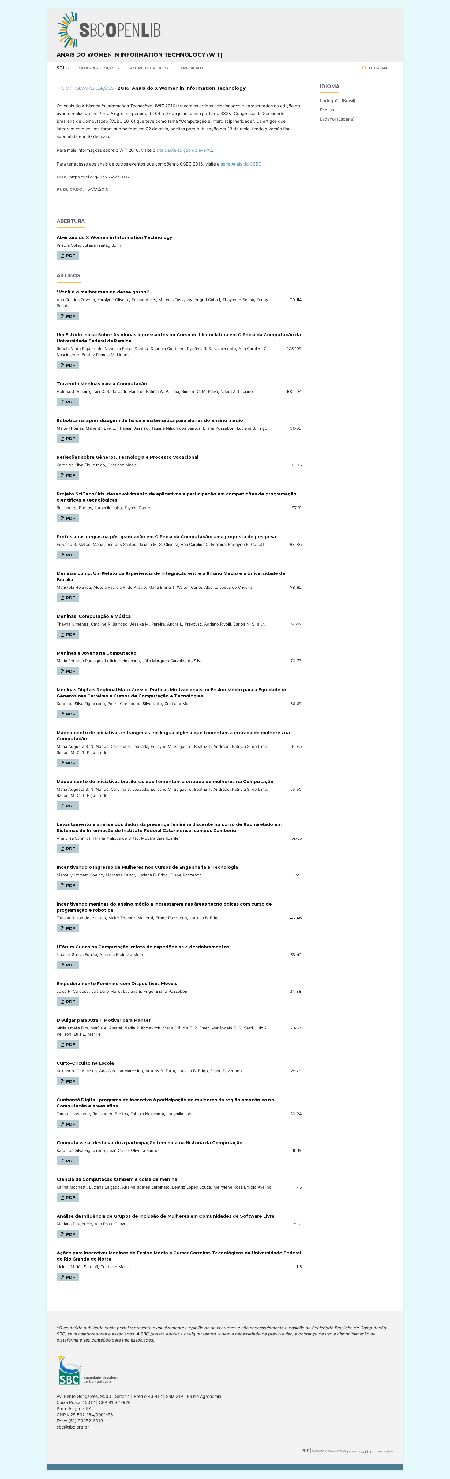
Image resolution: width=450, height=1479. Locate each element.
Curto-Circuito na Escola (85, 1063)
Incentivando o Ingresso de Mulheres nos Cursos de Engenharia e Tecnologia (147, 867)
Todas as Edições (97, 67)
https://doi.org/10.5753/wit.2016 (99, 176)
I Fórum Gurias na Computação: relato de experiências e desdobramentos (143, 947)
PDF (70, 255)
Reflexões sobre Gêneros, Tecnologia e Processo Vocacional (127, 457)
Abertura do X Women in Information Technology (114, 237)
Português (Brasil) (337, 100)
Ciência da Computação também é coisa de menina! (117, 1179)
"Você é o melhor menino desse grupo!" (103, 292)
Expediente (191, 67)
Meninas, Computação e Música (94, 616)
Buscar (377, 67)
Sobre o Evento (148, 67)
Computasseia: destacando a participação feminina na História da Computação (149, 1142)
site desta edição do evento (184, 150)
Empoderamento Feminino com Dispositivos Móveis (117, 983)
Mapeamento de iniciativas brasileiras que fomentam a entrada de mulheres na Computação (165, 781)
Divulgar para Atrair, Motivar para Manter (104, 1020)
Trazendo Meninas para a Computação (102, 384)
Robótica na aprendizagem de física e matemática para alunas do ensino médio (150, 420)
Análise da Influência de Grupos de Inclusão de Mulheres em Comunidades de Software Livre (166, 1216)
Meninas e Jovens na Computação (97, 653)
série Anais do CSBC (241, 163)
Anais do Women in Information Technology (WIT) (140, 54)
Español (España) (337, 118)
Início (63, 88)
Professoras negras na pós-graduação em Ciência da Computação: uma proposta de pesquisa (166, 537)
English (327, 109)
